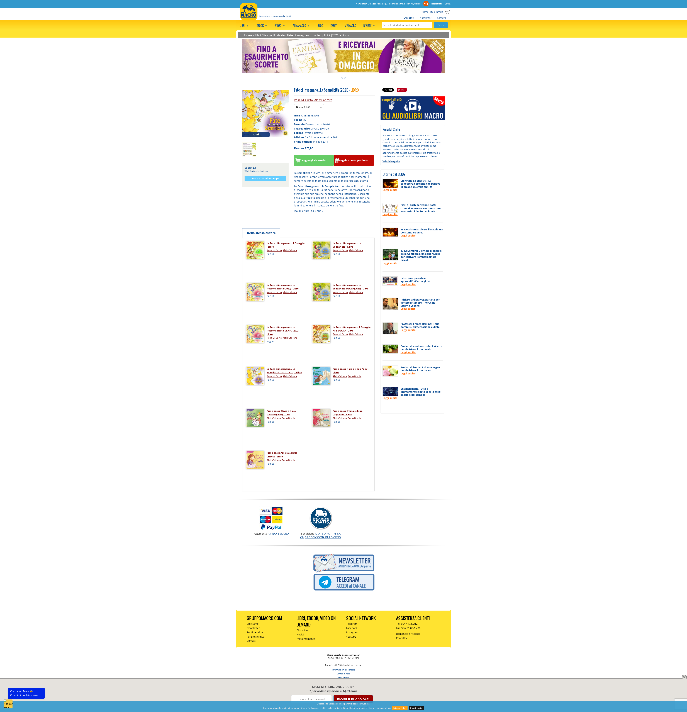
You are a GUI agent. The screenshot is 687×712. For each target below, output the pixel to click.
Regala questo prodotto (354, 160)
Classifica (302, 630)
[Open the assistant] (8, 703)
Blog (320, 26)
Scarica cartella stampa (265, 178)
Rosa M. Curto (303, 100)
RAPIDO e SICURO (278, 533)
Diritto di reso (343, 673)
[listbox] (309, 107)
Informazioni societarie (343, 669)
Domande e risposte (408, 633)
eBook (260, 26)
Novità (300, 634)
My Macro (350, 26)
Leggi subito (390, 190)
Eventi (333, 26)
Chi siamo (408, 17)
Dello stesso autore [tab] (261, 233)
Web (247, 171)
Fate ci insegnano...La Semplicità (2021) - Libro (318, 35)
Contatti (441, 17)
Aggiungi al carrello (314, 160)
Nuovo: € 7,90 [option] (303, 107)
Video (278, 26)
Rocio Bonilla (354, 376)
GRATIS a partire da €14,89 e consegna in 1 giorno (320, 535)
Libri (243, 26)
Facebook (351, 628)
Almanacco (300, 26)
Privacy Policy (399, 707)
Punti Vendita (255, 632)
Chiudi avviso (416, 707)
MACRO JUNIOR (319, 128)
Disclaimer (343, 677)
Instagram (352, 632)
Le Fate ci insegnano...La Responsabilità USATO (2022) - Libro (283, 330)
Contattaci (402, 638)
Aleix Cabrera (323, 100)
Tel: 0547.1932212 (407, 623)
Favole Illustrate (274, 35)
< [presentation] (342, 78)
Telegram (351, 623)
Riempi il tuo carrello (432, 11)
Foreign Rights (255, 636)
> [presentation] (345, 78)
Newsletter (425, 17)
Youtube (351, 636)
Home (248, 35)
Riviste (367, 26)
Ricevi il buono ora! (353, 699)
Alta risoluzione (259, 171)
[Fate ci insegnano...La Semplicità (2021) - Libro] (265, 113)
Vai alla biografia (391, 161)
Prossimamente (305, 638)
